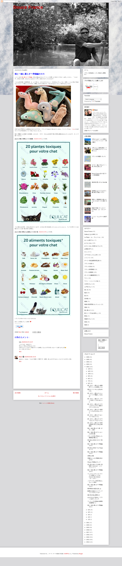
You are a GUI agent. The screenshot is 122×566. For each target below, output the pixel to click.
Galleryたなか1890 (89, 234)
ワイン (86, 278)
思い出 (86, 289)
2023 (88, 364)
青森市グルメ (88, 319)
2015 (88, 537)
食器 (85, 325)
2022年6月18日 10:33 (30, 356)
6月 (89, 383)
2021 (88, 522)
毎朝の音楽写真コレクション (92, 304)
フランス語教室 (88, 272)
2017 (88, 532)
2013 (88, 542)
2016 (88, 534)
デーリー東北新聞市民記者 (91, 260)
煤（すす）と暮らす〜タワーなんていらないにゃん (95, 419)
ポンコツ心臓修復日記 (90, 275)
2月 (89, 517)
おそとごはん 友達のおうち (92, 246)
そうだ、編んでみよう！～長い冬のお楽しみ (99, 165)
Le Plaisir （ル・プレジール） (92, 237)
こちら (73, 129)
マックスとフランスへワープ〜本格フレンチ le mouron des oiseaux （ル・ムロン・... (95, 476)
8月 (89, 378)
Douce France (28, 7)
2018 (88, 530)
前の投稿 (76, 393)
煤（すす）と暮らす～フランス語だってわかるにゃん (95, 400)
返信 (20, 351)
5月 (89, 509)
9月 (89, 376)
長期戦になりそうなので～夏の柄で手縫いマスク (99, 191)
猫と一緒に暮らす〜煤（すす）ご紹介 (95, 429)
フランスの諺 (88, 263)
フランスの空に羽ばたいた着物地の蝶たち (95, 436)
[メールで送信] (33, 332)
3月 (89, 514)
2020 (88, 525)
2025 (88, 359)
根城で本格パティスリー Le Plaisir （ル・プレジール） (99, 209)
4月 (89, 512)
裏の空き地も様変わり (94, 495)
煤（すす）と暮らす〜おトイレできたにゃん (95, 415)
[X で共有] (37, 332)
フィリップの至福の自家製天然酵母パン (95, 502)
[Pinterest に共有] (40, 332)
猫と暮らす (87, 310)
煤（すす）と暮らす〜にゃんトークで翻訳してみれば (95, 395)
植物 (85, 301)
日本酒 (86, 298)
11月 (89, 371)
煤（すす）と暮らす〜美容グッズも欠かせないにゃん (95, 411)
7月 (89, 381)
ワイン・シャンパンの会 (91, 281)
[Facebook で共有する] (38, 332)
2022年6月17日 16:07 (27, 342)
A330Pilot (66, 553)
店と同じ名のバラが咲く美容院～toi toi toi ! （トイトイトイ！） (95, 466)
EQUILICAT (38, 138)
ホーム (47, 393)
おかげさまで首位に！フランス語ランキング (95, 498)
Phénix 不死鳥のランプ (94, 462)
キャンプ (86, 252)
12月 (89, 369)
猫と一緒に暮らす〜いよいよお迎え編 (95, 432)
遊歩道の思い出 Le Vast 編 (99, 182)
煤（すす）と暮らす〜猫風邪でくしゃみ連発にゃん (95, 386)
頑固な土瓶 (91, 455)
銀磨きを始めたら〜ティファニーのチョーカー (95, 491)
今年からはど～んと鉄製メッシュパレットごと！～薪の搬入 (99, 140)
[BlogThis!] (35, 332)
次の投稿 (17, 393)
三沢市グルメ (88, 284)
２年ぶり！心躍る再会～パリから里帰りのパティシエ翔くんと (99, 149)
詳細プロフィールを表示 (91, 130)
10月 (89, 373)
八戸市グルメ (88, 287)
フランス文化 (88, 266)
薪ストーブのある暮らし (91, 313)
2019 (88, 527)
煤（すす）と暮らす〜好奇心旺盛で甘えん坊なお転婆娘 (95, 424)
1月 (89, 519)
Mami (20, 356)
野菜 (85, 316)
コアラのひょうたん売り (91, 255)
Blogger (81, 553)
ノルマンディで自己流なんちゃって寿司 (95, 481)
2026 (88, 357)
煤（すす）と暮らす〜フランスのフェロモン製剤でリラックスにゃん (95, 405)
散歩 (85, 292)
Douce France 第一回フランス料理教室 (99, 174)
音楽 (85, 322)
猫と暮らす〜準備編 (27, 77)
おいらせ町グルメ (89, 240)
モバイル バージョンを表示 (46, 396)
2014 (88, 539)
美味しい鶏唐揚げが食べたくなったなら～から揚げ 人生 (99, 201)
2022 (88, 366)
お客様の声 (87, 249)
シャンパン (87, 257)
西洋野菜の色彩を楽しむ (94, 488)
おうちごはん (88, 243)
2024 (88, 362)
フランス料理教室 (89, 269)
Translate (97, 101)
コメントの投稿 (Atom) (48, 403)
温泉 (85, 307)
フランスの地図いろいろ (99, 156)
